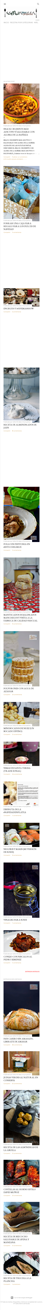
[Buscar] (38, 3)
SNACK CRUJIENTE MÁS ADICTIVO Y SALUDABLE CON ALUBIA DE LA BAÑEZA (19, 131)
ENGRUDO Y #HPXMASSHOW (19, 308)
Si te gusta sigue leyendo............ (15, 159)
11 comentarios (16, 232)
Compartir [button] (7, 157)
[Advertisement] (21, 53)
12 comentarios (17, 1153)
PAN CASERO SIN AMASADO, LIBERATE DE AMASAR (18, 1040)
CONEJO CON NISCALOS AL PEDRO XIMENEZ (18, 958)
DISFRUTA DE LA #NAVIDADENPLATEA (15, 811)
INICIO (6, 23)
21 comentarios (17, 734)
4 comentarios (16, 815)
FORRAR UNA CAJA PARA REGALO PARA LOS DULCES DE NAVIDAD (20, 226)
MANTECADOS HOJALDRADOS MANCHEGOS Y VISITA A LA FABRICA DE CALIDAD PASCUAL (20, 617)
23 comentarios (17, 694)
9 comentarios (16, 963)
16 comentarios (17, 624)
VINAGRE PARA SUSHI (15, 919)
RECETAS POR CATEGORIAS (21, 23)
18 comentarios (17, 431)
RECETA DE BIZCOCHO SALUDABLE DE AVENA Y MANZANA (16, 1239)
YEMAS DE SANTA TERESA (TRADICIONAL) (17, 769)
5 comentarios (16, 312)
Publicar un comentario (19, 157)
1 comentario (16, 1284)
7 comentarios (16, 923)
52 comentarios (17, 1083)
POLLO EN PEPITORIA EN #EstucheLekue (17, 545)
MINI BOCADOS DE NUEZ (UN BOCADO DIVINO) (19, 730)
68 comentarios (17, 1045)
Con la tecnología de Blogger (23, 1297)
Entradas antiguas (32, 971)
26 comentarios (17, 774)
